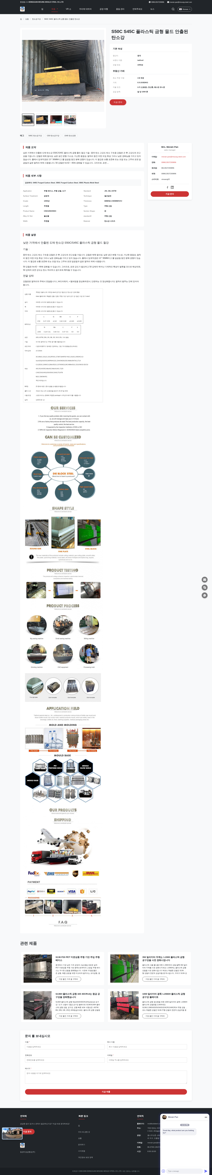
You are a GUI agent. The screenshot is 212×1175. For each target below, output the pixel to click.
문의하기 (81, 1145)
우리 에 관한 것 (84, 1132)
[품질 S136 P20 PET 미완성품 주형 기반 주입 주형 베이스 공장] (38, 968)
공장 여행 (104, 9)
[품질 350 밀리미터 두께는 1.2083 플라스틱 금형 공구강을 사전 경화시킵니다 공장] (124, 968)
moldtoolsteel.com (154, 1124)
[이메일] (205, 580)
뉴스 (152, 9)
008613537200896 (168, 162)
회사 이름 (111, 1042)
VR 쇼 (68, 9)
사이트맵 (81, 1151)
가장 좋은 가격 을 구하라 (68, 979)
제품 (53, 9)
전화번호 (28, 1055)
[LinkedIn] (172, 187)
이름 (27, 1042)
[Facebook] (167, 187)
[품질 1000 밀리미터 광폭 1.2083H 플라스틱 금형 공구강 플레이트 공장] (124, 1005)
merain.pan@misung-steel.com (181, 2)
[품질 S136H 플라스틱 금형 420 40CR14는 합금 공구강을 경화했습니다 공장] (38, 1005)
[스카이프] (205, 587)
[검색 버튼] (173, 9)
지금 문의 (170, 194)
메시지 (28, 1068)
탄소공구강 (36, 19)
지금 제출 (106, 1092)
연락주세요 (137, 9)
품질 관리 (120, 9)
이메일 (110, 1055)
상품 (27, 19)
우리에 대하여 (85, 9)
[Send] (206, 1171)
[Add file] (163, 1171)
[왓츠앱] (205, 595)
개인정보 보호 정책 (85, 1157)
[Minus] (205, 1117)
